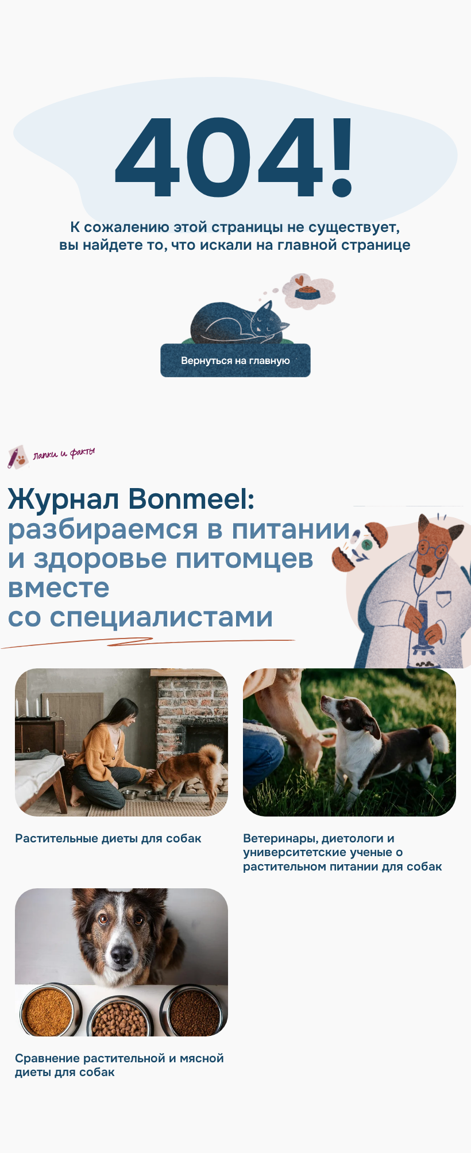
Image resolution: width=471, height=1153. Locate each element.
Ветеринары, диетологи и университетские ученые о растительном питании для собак (342, 852)
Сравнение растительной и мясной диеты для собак (119, 1065)
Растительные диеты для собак (108, 838)
